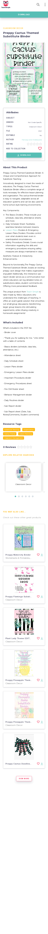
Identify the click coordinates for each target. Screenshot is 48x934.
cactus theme (9, 434)
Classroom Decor (13, 28)
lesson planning (25, 434)
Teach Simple (33, 292)
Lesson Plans (12, 230)
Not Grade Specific (35, 122)
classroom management (13, 438)
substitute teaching (11, 430)
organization (29, 430)
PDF (40, 131)
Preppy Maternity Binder (18, 554)
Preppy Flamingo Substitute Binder (24, 596)
